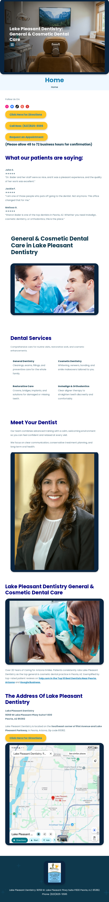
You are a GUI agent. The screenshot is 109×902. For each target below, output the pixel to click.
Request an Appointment (26, 137)
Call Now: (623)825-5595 (26, 126)
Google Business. (30, 682)
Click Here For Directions (26, 114)
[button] (12, 44)
